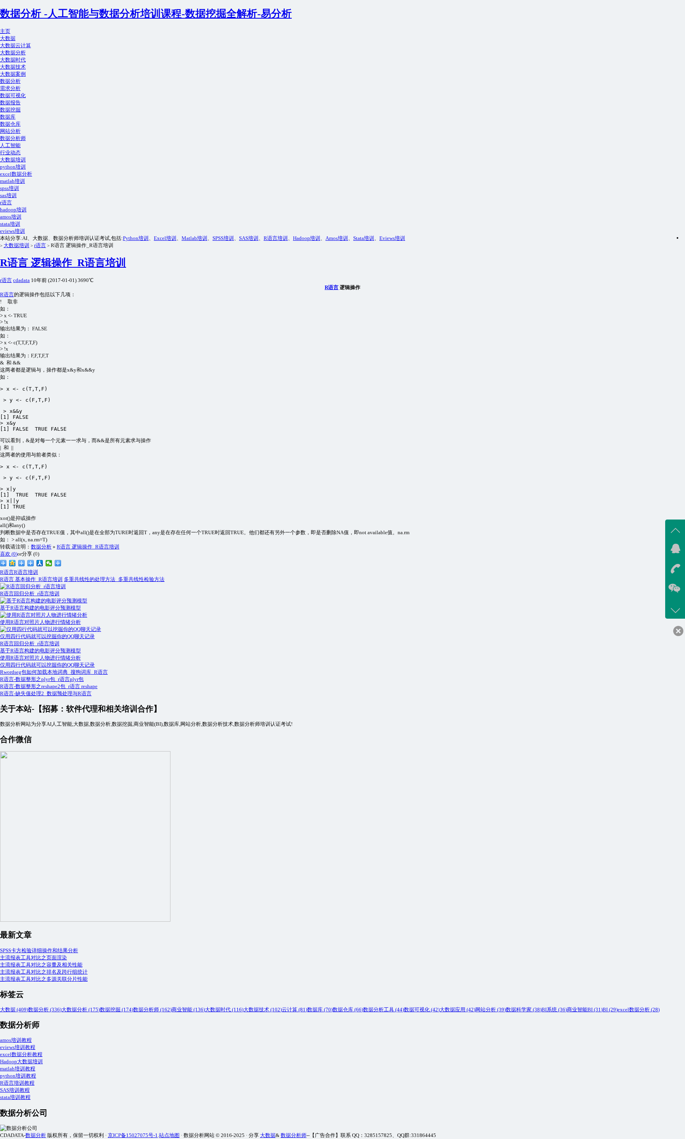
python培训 (13, 167)
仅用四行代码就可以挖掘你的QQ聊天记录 (47, 665)
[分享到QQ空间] (12, 563)
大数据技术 (13, 67)
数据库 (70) (320, 1009)
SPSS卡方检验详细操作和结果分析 (39, 950)
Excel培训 (165, 238)
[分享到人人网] (39, 563)
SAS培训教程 (15, 1090)
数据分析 (10, 81)
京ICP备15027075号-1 (133, 1135)
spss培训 (9, 188)
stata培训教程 (15, 1097)
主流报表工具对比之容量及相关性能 (41, 965)
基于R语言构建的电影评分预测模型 (40, 651)
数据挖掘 (10, 110)
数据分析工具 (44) (383, 1009)
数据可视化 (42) (422, 1009)
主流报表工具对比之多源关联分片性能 (44, 979)
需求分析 (10, 88)
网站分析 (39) (490, 1009)
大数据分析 (13, 53)
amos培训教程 (16, 1040)
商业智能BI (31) (585, 1009)
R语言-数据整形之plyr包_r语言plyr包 (42, 679)
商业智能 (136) (188, 1009)
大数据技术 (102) (262, 1009)
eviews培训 (12, 231)
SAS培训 (248, 238)
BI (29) (610, 1009)
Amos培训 (336, 238)
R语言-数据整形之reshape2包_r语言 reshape (49, 686)
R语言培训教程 (17, 1083)
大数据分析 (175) (80, 1009)
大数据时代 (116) (224, 1009)
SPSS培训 (223, 238)
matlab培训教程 (17, 1069)
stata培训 (10, 224)
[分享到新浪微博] (3, 563)
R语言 (332, 287)
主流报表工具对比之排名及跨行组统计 (44, 972)
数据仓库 (10, 124)
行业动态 (10, 152)
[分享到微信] (49, 563)
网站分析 (10, 131)
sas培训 (8, 195)
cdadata (21, 280)
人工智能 (10, 145)
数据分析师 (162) (152, 1009)
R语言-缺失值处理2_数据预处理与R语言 (46, 693)
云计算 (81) (294, 1009)
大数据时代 (13, 60)
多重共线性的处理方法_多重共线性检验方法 (114, 579)
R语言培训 (276, 238)
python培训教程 (18, 1076)
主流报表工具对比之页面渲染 (33, 958)
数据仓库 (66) (348, 1009)
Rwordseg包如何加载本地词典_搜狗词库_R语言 (54, 672)
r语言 (6, 202)
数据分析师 (13, 138)
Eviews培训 (392, 238)
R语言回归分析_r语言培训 (29, 643)
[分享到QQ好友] (30, 563)
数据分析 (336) (44, 1009)
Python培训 (136, 238)
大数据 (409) (14, 1009)
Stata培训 (363, 238)
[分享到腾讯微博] (21, 563)
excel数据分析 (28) (639, 1009)
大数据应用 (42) (457, 1009)
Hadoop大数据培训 (21, 1061)
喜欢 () (8, 554)
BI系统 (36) (554, 1009)
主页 (5, 31)
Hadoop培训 (306, 238)
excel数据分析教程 (21, 1054)
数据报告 (10, 102)
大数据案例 (13, 74)
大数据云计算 (15, 45)
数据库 (7, 117)
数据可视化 (13, 95)
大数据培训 (13, 160)
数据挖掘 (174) (116, 1009)
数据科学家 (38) (523, 1009)
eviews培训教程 (17, 1047)
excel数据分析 (16, 174)
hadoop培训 (13, 210)
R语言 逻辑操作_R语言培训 (63, 262)
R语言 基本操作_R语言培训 (31, 579)
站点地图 (169, 1135)
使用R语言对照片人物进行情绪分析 (40, 658)
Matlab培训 (194, 238)
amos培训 (10, 217)
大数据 (7, 38)
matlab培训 (12, 181)
